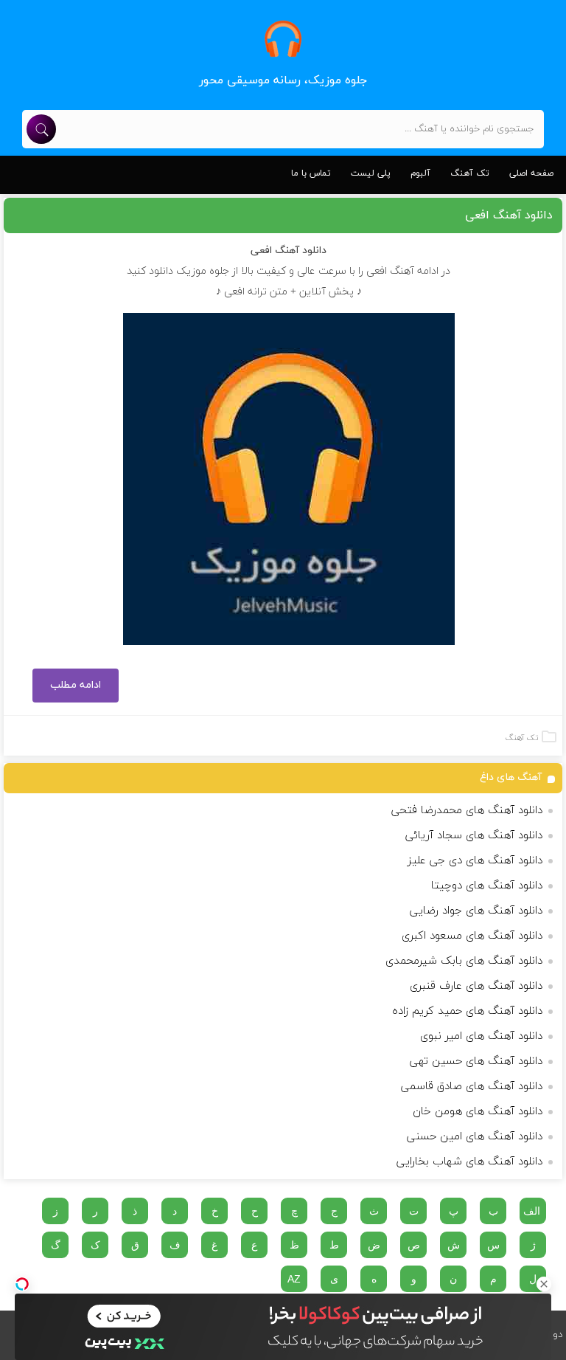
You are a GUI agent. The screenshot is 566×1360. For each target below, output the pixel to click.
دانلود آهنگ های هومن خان (477, 1111)
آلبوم (420, 173)
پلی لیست (371, 173)
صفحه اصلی (531, 173)
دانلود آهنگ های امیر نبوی (481, 1036)
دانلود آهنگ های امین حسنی (474, 1137)
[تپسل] (22, 1284)
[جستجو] (41, 129)
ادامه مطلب (75, 685)
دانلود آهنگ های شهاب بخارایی (469, 1162)
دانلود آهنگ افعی (509, 215)
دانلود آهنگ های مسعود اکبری (472, 936)
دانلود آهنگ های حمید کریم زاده (467, 1011)
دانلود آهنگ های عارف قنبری (476, 986)
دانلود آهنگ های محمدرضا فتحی (466, 810)
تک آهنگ (469, 173)
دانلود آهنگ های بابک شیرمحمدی (463, 961)
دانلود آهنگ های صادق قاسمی (471, 1086)
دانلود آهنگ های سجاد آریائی (473, 835)
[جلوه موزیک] (282, 39)
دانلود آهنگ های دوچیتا (486, 886)
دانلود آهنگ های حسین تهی (476, 1061)
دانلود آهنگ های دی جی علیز (475, 861)
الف (531, 1211)
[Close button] (544, 1284)
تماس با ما (311, 173)
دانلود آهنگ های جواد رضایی (476, 911)
